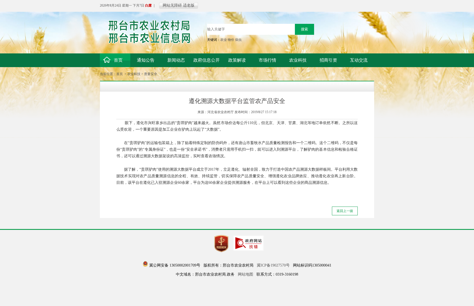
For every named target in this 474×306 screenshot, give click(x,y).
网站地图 (245, 274)
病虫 (238, 40)
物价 (231, 40)
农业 (223, 40)
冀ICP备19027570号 (273, 265)
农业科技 (133, 74)
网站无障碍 (172, 5)
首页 (119, 74)
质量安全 (150, 74)
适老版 (188, 5)
